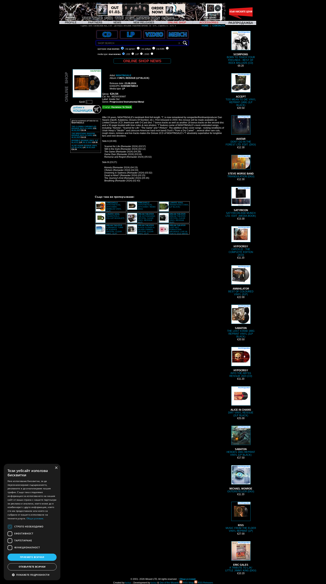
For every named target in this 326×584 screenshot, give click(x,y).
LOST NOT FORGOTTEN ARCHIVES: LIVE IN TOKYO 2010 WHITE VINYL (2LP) (173, 230)
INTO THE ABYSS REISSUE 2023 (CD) (240, 362)
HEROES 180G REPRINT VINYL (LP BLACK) (241, 441)
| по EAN (160, 49)
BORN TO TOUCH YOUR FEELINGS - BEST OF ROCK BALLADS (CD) (241, 48)
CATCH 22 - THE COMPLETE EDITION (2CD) (241, 241)
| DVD (146, 54)
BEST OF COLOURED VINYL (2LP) (240, 281)
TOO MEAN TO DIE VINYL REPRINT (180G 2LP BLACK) (241, 90)
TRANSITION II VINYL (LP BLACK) (179, 205)
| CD (128, 54)
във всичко (113, 49)
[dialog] (32, 522)
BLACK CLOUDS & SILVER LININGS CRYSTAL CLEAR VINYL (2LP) (146, 229)
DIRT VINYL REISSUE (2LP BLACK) (240, 402)
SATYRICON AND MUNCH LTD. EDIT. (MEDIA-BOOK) (241, 202)
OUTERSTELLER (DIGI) (240, 479)
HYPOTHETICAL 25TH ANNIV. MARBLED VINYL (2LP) (113, 207)
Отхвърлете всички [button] (32, 566)
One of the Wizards (169, 582)
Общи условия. (35, 518)
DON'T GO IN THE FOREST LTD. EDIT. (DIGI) (241, 131)
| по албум (146, 49)
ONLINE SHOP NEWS (142, 61)
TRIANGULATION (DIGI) (240, 166)
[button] (32, 574)
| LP (137, 54)
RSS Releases (205, 582)
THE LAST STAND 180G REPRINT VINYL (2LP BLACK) (240, 321)
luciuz (128, 582)
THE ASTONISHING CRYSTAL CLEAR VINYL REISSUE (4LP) (146, 218)
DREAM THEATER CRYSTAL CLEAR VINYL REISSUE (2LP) (177, 218)
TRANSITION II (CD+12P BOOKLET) (115, 216)
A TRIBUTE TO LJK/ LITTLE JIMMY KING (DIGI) (240, 557)
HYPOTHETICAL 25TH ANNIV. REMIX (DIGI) (147, 206)
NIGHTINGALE (123, 75)
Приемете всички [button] (32, 557)
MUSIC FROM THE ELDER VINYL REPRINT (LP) (241, 517)
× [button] (56, 467)
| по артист (130, 49)
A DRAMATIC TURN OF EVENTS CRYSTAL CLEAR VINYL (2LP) (114, 229)
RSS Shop (188, 582)
